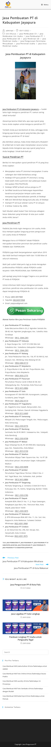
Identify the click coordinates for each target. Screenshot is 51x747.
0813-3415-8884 (21, 388)
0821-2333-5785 (21, 495)
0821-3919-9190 (21, 451)
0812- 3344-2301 (22, 337)
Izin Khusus (11, 33)
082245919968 (19, 300)
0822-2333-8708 (21, 438)
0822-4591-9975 (21, 536)
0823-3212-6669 (21, 413)
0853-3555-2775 (21, 375)
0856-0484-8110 (21, 363)
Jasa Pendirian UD (31, 39)
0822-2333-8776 (21, 426)
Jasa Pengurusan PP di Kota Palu (25, 584)
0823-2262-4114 (21, 401)
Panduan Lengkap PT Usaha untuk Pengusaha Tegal (25, 638)
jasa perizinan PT (39, 545)
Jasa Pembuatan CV (28, 33)
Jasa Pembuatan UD (11, 39)
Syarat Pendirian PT (13, 156)
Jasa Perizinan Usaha (25, 43)
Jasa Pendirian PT (27, 543)
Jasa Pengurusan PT (25, 545)
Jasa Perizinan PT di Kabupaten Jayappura (17, 547)
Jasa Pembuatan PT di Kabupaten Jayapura (21, 109)
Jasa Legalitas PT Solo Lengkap (25, 613)
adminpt (9, 30)
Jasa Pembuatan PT (34, 36)
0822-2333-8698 (21, 467)
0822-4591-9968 (21, 523)
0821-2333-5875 (21, 511)
